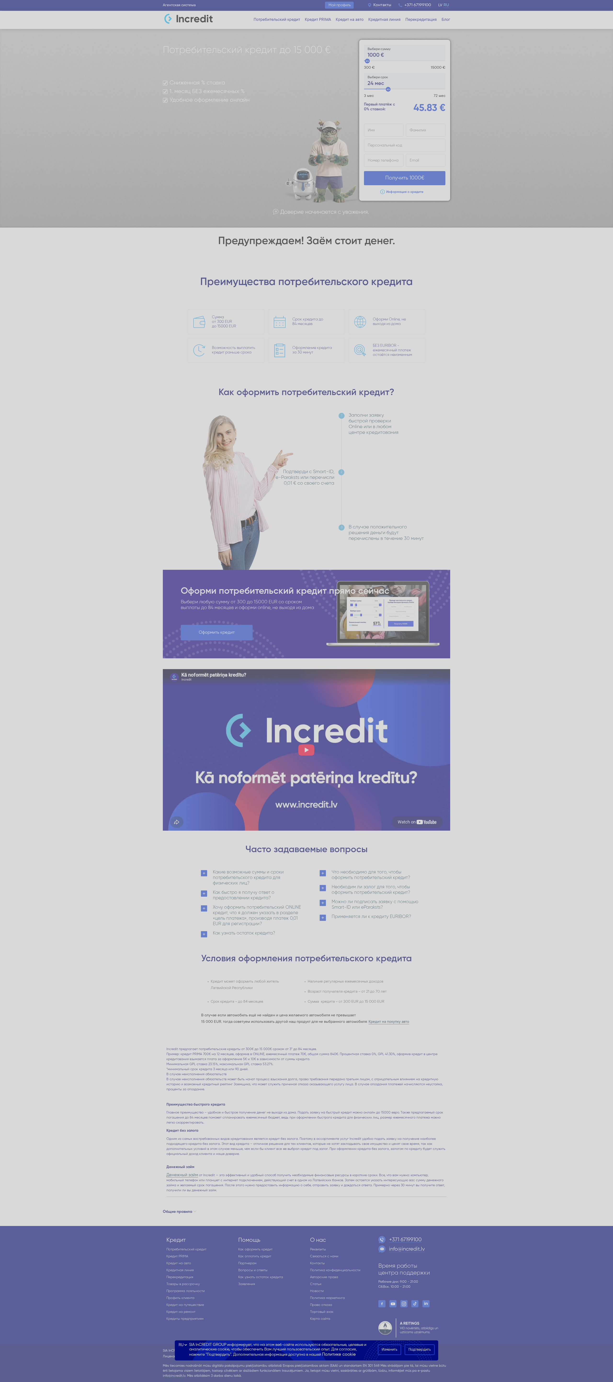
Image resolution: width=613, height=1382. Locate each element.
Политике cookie (339, 1354)
